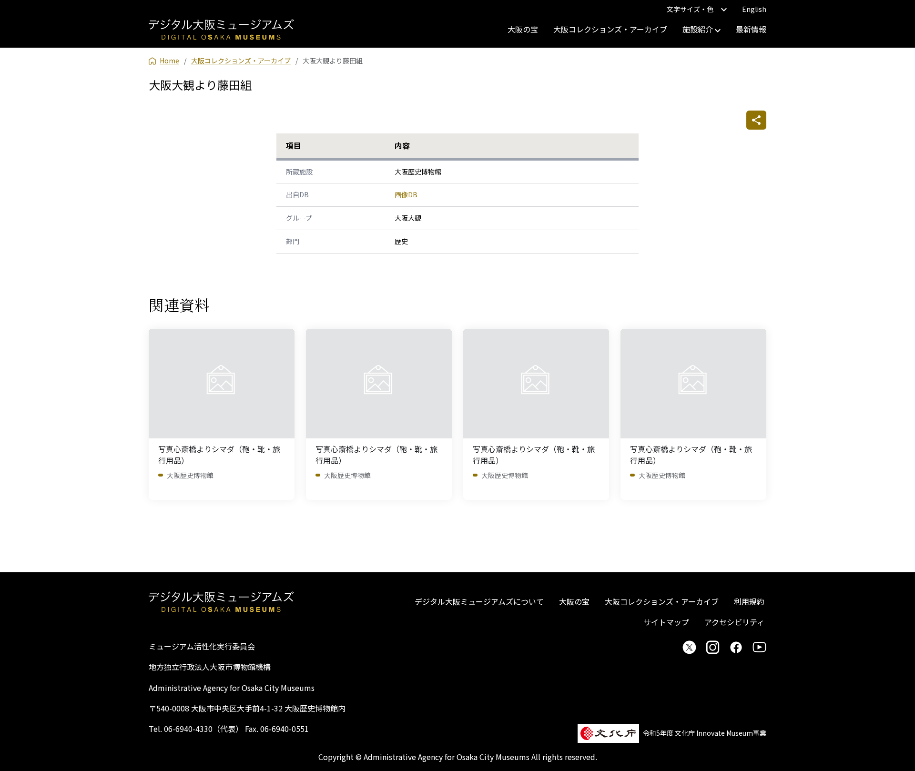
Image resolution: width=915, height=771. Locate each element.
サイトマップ (666, 622)
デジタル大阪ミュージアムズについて (479, 601)
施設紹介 (698, 29)
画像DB (406, 194)
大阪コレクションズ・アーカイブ (610, 29)
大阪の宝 (523, 29)
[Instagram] (713, 647)
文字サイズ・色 (690, 9)
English (754, 9)
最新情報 (751, 29)
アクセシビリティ (734, 622)
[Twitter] (689, 647)
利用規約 (749, 601)
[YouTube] (759, 647)
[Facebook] (736, 647)
